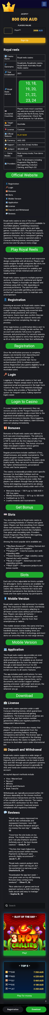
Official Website (24, 175)
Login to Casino (24, 401)
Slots (10, 195)
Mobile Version (14, 199)
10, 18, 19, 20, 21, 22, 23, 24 (30, 92)
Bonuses (12, 191)
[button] (44, 4)
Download (24, 695)
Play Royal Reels (24, 249)
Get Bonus (24, 507)
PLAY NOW (22, 135)
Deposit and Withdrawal (18, 210)
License (11, 206)
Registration (13, 184)
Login (10, 187)
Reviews (11, 214)
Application (13, 202)
